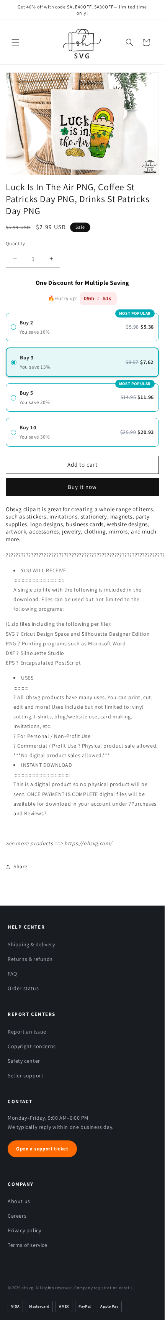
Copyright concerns (32, 1046)
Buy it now (82, 484)
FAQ (12, 973)
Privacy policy (24, 1230)
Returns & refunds (30, 959)
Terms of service (27, 1245)
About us (19, 1201)
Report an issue (27, 1031)
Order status (23, 988)
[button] (15, 42)
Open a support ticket (42, 1148)
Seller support (25, 1075)
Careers (17, 1215)
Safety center (24, 1060)
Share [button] (20, 866)
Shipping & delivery (31, 944)
